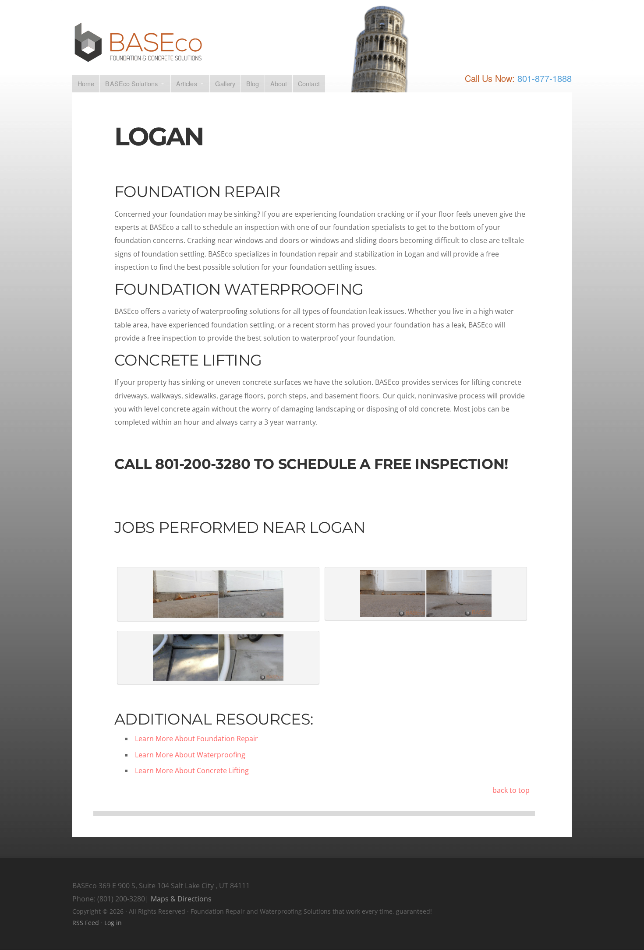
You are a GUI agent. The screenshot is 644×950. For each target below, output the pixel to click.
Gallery (225, 83)
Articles (186, 83)
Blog (252, 83)
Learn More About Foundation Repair (196, 738)
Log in (113, 922)
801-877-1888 (544, 78)
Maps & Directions (181, 899)
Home (86, 83)
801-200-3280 (202, 463)
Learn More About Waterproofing (190, 755)
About (278, 83)
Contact (309, 83)
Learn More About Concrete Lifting (192, 770)
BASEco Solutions (131, 83)
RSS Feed (85, 922)
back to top (511, 790)
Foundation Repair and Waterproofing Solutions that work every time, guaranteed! (322, 42)
